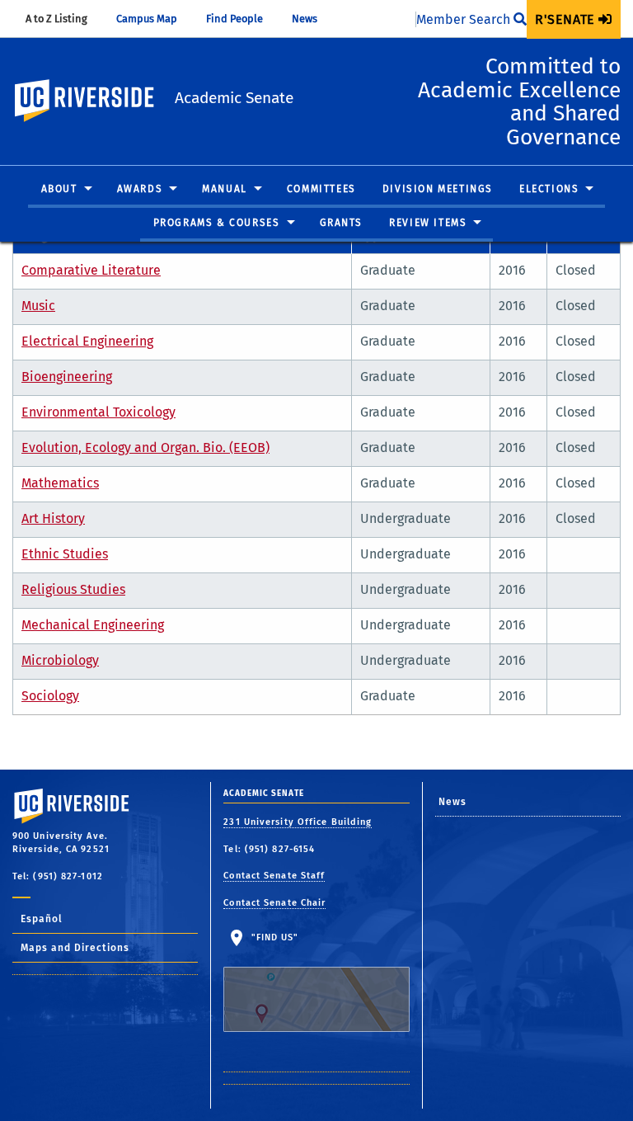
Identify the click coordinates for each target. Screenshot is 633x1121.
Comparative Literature (91, 270)
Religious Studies (73, 589)
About (59, 189)
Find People (242, 18)
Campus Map (154, 18)
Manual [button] (224, 189)
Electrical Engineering (87, 341)
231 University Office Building (297, 822)
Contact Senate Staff (274, 875)
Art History (53, 518)
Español (42, 919)
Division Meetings (437, 189)
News (312, 18)
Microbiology (60, 660)
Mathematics (60, 483)
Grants (341, 222)
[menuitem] (574, 19)
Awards (140, 189)
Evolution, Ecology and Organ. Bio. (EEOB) (145, 447)
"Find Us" (272, 937)
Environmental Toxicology (98, 412)
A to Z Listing (64, 18)
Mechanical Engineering (92, 625)
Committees (321, 189)
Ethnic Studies (64, 554)
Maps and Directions (75, 948)
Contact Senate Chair (274, 902)
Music (38, 305)
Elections (549, 189)
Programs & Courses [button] (216, 222)
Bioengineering (66, 376)
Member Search (464, 19)
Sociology (50, 696)
